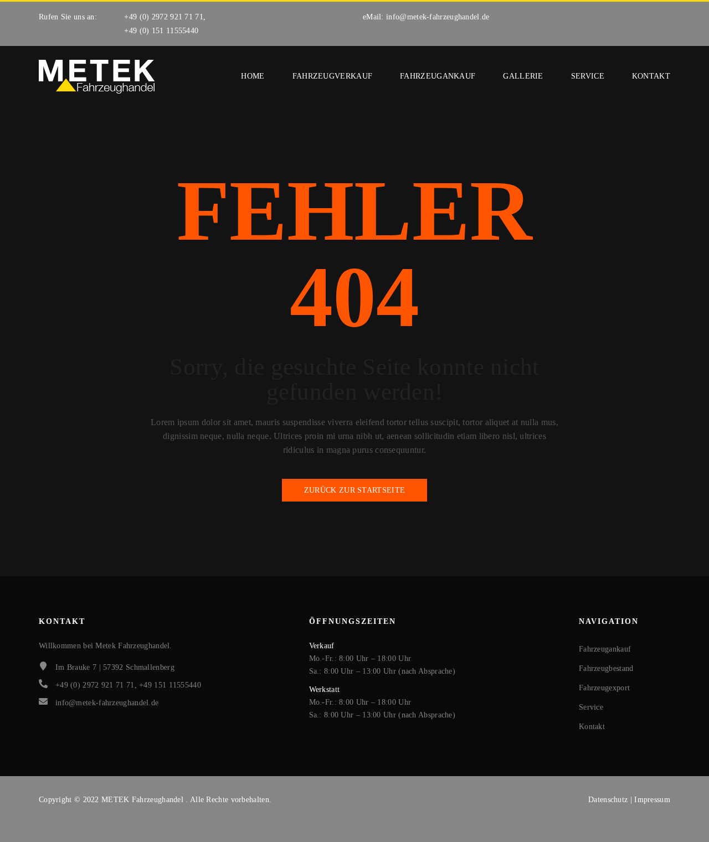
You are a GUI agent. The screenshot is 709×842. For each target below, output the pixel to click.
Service (587, 76)
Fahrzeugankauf (437, 76)
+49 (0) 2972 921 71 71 (163, 17)
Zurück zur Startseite (354, 490)
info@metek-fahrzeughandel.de (437, 17)
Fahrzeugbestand (606, 668)
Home (252, 76)
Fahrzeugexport (604, 688)
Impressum (652, 799)
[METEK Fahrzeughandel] (97, 77)
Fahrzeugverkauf (332, 76)
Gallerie (523, 76)
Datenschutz (609, 799)
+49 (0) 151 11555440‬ (161, 31)
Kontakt (651, 76)
